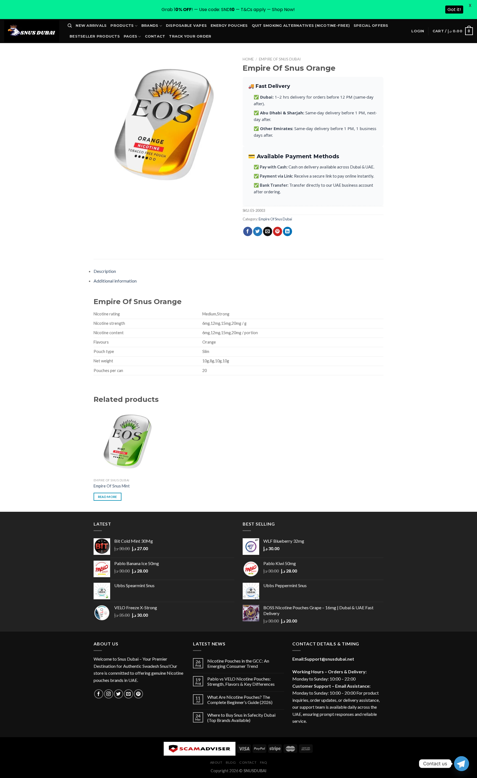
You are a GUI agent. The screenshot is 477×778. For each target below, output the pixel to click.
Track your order (190, 36)
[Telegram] (461, 763)
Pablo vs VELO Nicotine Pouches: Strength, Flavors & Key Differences (241, 681)
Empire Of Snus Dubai (280, 59)
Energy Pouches (229, 25)
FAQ (263, 762)
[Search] (70, 25)
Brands (149, 25)
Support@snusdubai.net (329, 658)
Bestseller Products (95, 36)
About (216, 762)
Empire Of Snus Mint (112, 486)
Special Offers (371, 25)
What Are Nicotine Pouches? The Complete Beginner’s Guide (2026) (239, 699)
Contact (155, 36)
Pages (130, 36)
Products (122, 25)
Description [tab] (105, 271)
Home (248, 59)
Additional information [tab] (115, 280)
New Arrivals (91, 25)
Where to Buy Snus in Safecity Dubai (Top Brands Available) (241, 717)
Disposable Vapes (186, 25)
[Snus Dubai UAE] (31, 31)
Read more (107, 497)
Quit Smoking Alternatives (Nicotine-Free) (301, 25)
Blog (231, 762)
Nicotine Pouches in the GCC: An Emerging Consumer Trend (238, 663)
